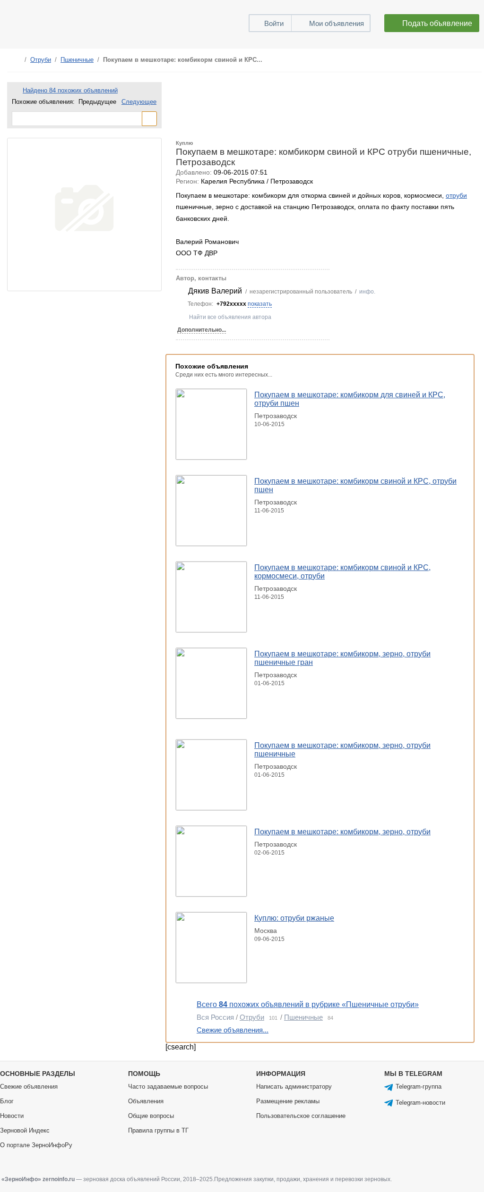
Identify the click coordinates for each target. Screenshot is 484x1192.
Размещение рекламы (288, 1101)
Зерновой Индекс (25, 1130)
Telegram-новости (420, 1102)
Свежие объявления (29, 1086)
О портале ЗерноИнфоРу (36, 1145)
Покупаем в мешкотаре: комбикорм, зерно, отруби (342, 832)
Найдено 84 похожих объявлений (70, 90)
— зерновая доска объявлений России (90, 1179)
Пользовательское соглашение (301, 1115)
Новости (12, 1115)
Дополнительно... (201, 330)
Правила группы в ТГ (158, 1130)
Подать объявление (437, 23)
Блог (7, 1101)
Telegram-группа (418, 1086)
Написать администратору (294, 1086)
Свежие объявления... (232, 1030)
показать (260, 304)
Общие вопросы (151, 1115)
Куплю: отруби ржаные (294, 918)
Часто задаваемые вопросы (168, 1086)
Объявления (146, 1101)
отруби (456, 195)
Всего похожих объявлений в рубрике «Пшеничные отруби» (308, 1004)
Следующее (138, 101)
